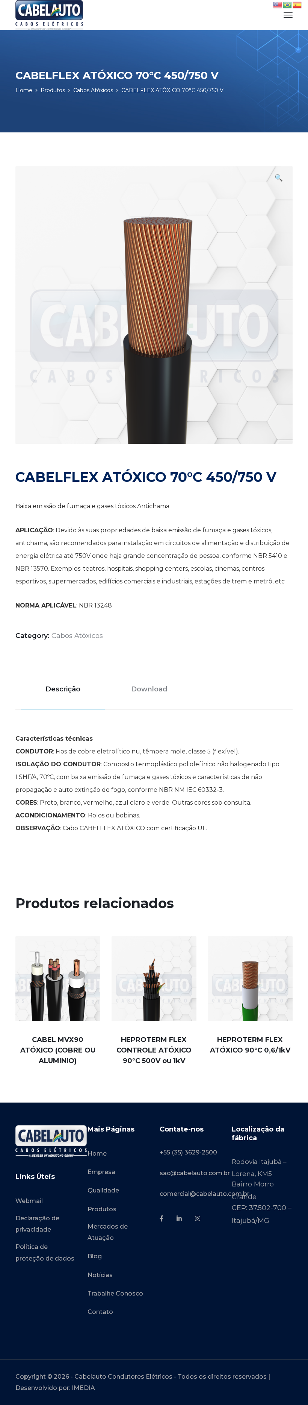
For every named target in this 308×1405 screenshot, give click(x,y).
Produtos (53, 90)
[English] (278, 4)
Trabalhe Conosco (115, 1293)
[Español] (297, 4)
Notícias (100, 1275)
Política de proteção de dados (44, 1252)
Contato (100, 1311)
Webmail (29, 1201)
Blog (95, 1256)
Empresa (101, 1172)
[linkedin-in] (179, 1218)
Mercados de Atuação (108, 1232)
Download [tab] (149, 689)
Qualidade (103, 1190)
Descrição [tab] (62, 689)
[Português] (288, 4)
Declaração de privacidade (37, 1224)
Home (23, 90)
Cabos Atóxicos (93, 90)
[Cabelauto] (49, 15)
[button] (278, 179)
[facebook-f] (161, 1218)
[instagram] (197, 1218)
